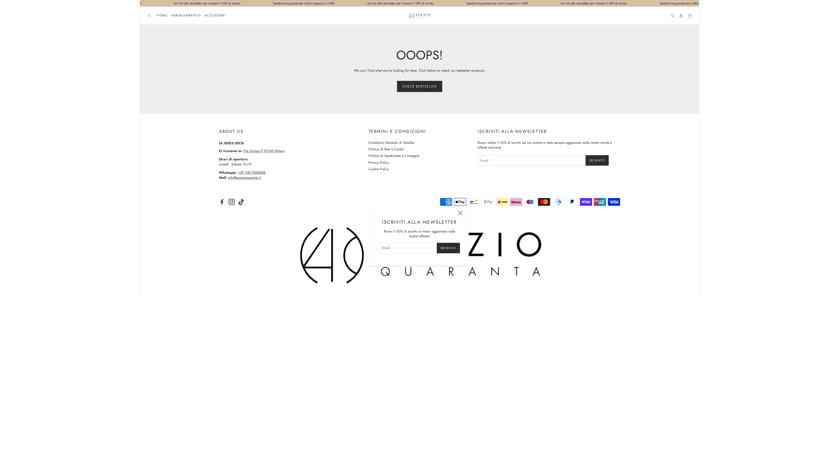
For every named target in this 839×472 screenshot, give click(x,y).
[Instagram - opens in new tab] (232, 202)
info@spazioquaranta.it (244, 177)
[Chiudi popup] (460, 213)
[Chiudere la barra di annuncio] (694, 3)
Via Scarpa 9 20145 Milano (264, 150)
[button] (149, 16)
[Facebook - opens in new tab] (222, 202)
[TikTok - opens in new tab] (241, 202)
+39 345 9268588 (252, 172)
